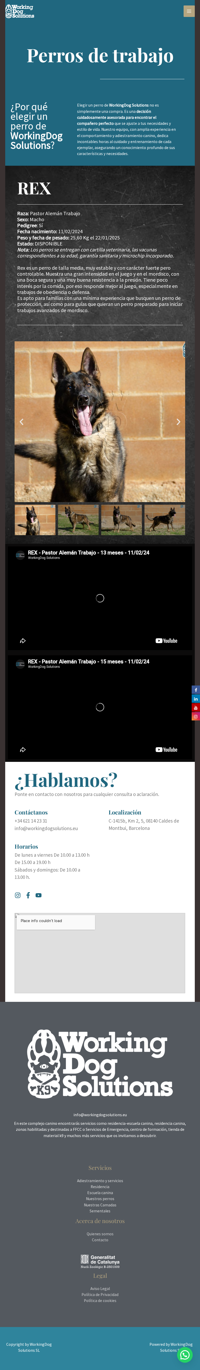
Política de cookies (100, 1300)
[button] (21, 421)
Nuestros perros (100, 1198)
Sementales (100, 1210)
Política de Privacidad (100, 1294)
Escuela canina (100, 1192)
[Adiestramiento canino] (19, 11)
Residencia (100, 1186)
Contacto (100, 1239)
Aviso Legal (100, 1288)
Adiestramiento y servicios (100, 1180)
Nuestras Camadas (100, 1204)
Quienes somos (100, 1233)
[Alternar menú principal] (189, 11)
